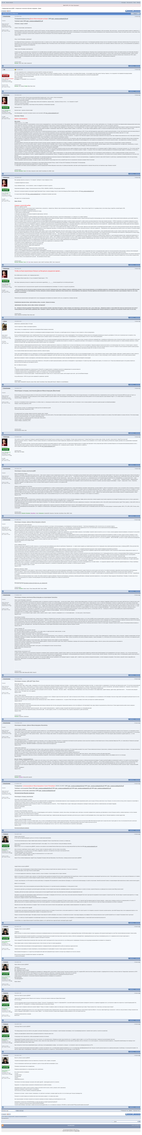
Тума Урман (56, 513)
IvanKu (37, 170)
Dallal (23, 672)
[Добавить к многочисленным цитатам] (131, 65)
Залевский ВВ (23, 381)
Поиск (134, 2)
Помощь (138, 2)
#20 (139, 1055)
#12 (139, 678)
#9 (139, 468)
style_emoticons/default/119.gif (47, 790)
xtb (60, 381)
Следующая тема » (136, 1110)
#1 (139, 16)
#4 (139, 177)
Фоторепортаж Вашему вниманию (24, 793)
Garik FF (40, 170)
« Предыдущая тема (124, 1110)
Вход (72, 5)
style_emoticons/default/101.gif (34, 21)
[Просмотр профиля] (4, 100)
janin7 (34, 314)
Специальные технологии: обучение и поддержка (26, 8)
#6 (139, 321)
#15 (139, 834)
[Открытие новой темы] (136, 10)
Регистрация (76, 5)
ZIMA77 (50, 170)
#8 (139, 436)
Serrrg (53, 170)
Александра (33, 170)
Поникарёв (5, 834)
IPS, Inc (77, 1129)
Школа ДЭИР (77, 1130)
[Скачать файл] (15, 79)
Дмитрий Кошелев (18, 430)
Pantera (22, 451)
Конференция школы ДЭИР (8, 8)
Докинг (39, 8)
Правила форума (9, 2)
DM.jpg (17, 79)
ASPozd (5, 321)
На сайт (3, 2)
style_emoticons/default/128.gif (59, 18)
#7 (139, 388)
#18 (139, 993)
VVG (27, 170)
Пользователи (129, 2)
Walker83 (58, 381)
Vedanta (19, 381)
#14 (139, 783)
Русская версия (66, 1129)
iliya (48, 170)
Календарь (124, 2)
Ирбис (35, 381)
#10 (139, 519)
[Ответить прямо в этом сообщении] (137, 65)
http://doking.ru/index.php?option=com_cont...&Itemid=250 (35, 583)
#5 (139, 268)
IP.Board (70, 1129)
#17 (139, 962)
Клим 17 (28, 588)
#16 (139, 926)
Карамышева (6, 95)
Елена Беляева (6, 16)
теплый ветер (26, 716)
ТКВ (4, 69)
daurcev (32, 381)
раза (11, 81)
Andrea (29, 170)
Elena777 (54, 381)
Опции (135, 13)
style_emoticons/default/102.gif (34, 194)
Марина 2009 (50, 381)
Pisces (28, 314)
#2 (139, 69)
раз (10, 338)
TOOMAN (45, 588)
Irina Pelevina (44, 170)
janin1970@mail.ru (65, 381)
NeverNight (16, 588)
